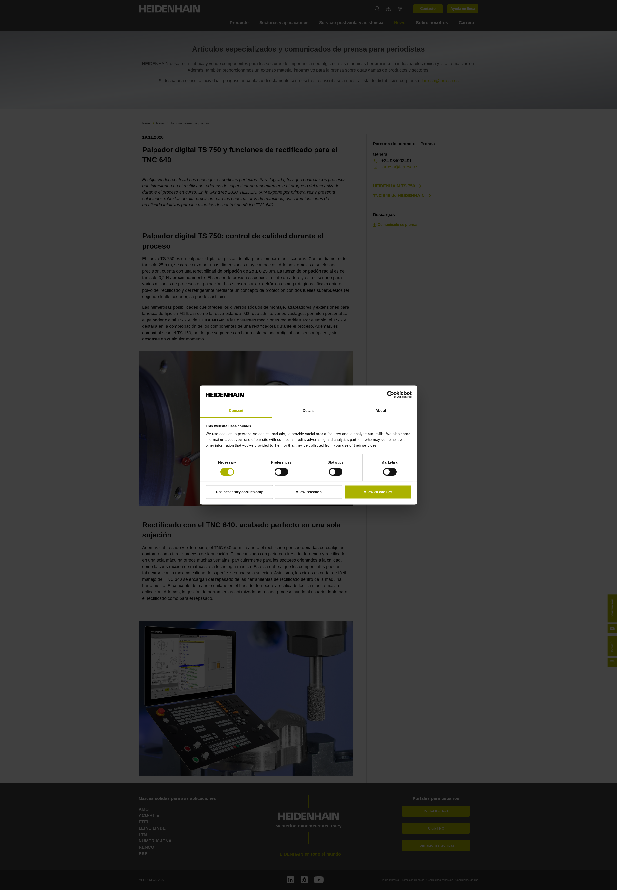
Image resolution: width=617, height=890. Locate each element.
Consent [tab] (236, 410)
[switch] (281, 472)
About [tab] (381, 410)
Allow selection (309, 492)
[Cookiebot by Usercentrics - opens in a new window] (390, 394)
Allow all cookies (378, 492)
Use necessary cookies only (239, 492)
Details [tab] (309, 410)
